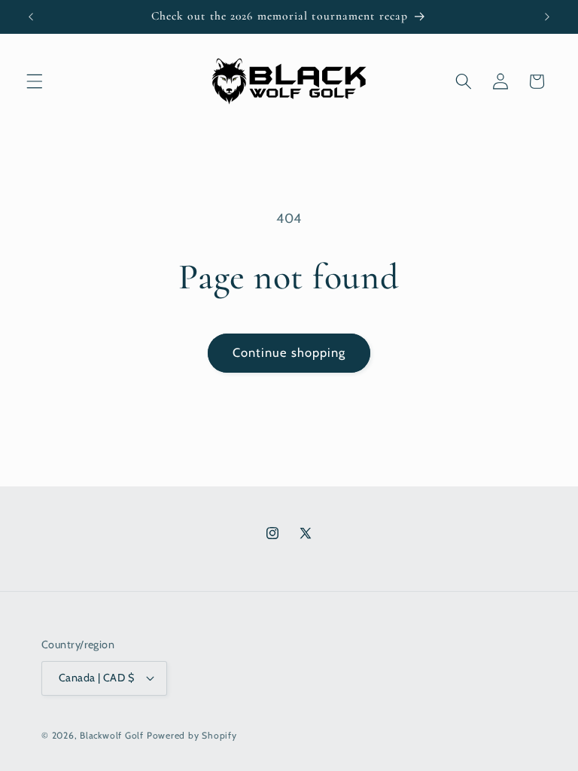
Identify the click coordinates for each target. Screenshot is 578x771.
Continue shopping (289, 352)
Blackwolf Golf (112, 735)
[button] (35, 81)
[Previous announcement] (30, 16)
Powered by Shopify (192, 735)
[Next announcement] (547, 16)
